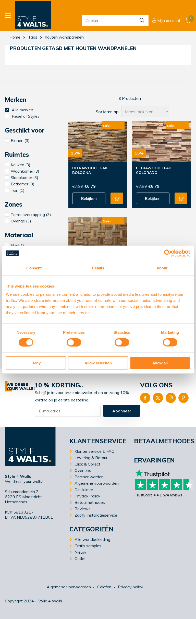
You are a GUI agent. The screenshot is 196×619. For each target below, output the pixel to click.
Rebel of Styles (25, 116)
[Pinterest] (183, 398)
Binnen (20, 140)
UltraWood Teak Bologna (89, 170)
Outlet (80, 558)
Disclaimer (84, 489)
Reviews (83, 508)
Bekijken (89, 198)
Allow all (160, 363)
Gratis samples (88, 545)
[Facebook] (145, 398)
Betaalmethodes (90, 502)
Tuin (17, 190)
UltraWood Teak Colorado (153, 170)
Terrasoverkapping (31, 214)
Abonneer (121, 410)
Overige (21, 220)
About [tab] (162, 268)
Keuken (20, 164)
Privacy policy (130, 586)
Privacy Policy (87, 495)
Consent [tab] (34, 268)
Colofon (104, 586)
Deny (36, 363)
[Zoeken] (142, 20)
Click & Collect (87, 464)
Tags (32, 37)
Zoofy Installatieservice (96, 515)
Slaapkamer (24, 177)
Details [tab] (98, 268)
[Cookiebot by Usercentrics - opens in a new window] (167, 253)
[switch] (74, 342)
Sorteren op (107, 111)
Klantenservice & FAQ (95, 451)
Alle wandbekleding (92, 539)
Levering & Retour (91, 457)
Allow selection (98, 363)
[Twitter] (158, 398)
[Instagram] (171, 398)
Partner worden (89, 476)
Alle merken (22, 109)
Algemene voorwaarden (97, 483)
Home (14, 37)
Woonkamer (25, 171)
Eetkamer (22, 183)
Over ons (83, 470)
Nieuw (80, 552)
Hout (18, 245)
